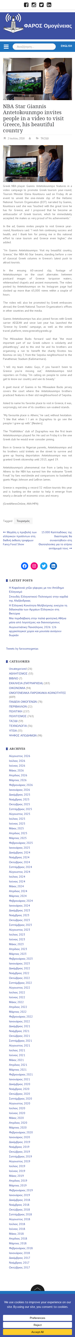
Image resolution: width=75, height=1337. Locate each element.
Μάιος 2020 (16, 1118)
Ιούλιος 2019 (17, 1166)
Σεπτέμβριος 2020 (20, 1098)
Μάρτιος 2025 (18, 838)
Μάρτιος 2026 (18, 780)
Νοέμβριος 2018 (19, 1205)
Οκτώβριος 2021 (19, 1036)
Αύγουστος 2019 (19, 1161)
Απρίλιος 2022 (18, 1007)
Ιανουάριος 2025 (19, 847)
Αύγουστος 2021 (19, 1045)
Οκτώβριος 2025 (19, 804)
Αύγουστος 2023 (19, 929)
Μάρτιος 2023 (18, 954)
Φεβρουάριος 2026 (21, 785)
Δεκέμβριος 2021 (19, 1026)
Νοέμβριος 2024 (19, 857)
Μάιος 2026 (16, 770)
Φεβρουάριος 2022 (21, 1016)
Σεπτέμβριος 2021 (20, 1040)
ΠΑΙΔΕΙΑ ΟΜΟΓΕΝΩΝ (23, 701)
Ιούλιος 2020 (17, 1108)
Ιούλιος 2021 (17, 1050)
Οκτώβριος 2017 (19, 1267)
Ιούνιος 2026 (17, 765)
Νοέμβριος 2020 (19, 1089)
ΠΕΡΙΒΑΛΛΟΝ (18, 706)
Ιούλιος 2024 (17, 876)
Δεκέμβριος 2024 (19, 852)
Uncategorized (18, 669)
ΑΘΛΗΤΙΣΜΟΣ (18, 673)
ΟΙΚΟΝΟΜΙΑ (17, 688)
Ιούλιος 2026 (17, 761)
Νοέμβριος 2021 (19, 1031)
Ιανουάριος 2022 (19, 1021)
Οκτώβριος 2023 (19, 920)
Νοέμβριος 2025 (19, 799)
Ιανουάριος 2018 (19, 1253)
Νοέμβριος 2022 (19, 973)
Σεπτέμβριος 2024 (20, 867)
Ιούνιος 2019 (17, 1171)
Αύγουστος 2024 (19, 872)
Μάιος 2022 (16, 1002)
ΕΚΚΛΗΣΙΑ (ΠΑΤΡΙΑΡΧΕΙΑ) (26, 683)
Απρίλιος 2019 (18, 1180)
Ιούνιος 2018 (17, 1229)
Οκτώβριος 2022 (19, 978)
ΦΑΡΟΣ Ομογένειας (48, 26)
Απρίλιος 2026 (18, 775)
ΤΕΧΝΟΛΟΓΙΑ (18, 726)
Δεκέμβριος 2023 (19, 910)
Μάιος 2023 (16, 944)
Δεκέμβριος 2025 (19, 794)
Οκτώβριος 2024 (19, 862)
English (66, 46)
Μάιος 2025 (16, 828)
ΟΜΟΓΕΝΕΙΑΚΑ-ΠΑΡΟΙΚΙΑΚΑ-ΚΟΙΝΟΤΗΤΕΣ (37, 693)
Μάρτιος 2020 (18, 1127)
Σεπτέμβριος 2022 (20, 983)
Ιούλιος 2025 (17, 818)
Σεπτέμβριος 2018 (20, 1214)
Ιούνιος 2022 (17, 997)
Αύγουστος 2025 (19, 814)
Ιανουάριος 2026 (19, 790)
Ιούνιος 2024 (17, 881)
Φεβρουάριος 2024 (21, 901)
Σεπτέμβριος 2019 (20, 1156)
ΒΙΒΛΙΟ (13, 678)
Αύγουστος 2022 (19, 987)
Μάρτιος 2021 (18, 1069)
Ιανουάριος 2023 (19, 963)
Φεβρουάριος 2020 (21, 1132)
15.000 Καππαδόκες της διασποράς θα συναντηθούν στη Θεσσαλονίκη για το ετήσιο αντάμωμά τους (55, 540)
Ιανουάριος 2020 (19, 1137)
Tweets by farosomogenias (22, 648)
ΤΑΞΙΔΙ (45, 138)
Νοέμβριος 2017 (19, 1262)
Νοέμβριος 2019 (19, 1147)
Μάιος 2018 (16, 1233)
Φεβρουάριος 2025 (21, 843)
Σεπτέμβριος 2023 (20, 925)
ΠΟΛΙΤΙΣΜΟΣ (18, 716)
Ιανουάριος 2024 (19, 905)
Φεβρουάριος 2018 (21, 1248)
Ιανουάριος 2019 (19, 1195)
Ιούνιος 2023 (17, 939)
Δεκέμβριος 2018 (19, 1200)
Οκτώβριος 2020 (19, 1094)
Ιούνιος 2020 (17, 1113)
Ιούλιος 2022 (17, 992)
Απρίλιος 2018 (18, 1238)
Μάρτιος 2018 (18, 1243)
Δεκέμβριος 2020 (19, 1084)
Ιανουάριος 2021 (19, 1079)
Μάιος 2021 (16, 1060)
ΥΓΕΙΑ (13, 730)
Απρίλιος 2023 (18, 949)
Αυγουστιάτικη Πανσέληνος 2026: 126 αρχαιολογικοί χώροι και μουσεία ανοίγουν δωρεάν (35, 631)
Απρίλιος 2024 (18, 891)
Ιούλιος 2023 (17, 934)
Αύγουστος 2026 (19, 756)
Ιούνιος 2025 (17, 823)
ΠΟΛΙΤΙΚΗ (15, 711)
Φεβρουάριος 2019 (21, 1190)
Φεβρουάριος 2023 (21, 958)
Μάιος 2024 (16, 886)
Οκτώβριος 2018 (19, 1209)
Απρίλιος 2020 (18, 1122)
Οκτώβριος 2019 (19, 1151)
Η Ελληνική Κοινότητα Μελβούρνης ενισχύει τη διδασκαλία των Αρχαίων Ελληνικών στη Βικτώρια (38, 609)
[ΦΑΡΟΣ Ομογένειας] (13, 22)
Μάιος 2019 (16, 1176)
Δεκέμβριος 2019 (19, 1142)
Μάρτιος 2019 (18, 1185)
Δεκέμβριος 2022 (19, 968)
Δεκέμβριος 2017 (19, 1258)
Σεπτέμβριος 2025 (20, 809)
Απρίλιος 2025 (18, 833)
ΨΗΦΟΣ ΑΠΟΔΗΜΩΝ (23, 735)
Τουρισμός (23, 521)
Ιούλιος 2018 (17, 1224)
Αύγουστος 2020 (19, 1103)
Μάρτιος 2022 (18, 1012)
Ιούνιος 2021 (17, 1055)
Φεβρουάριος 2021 (21, 1074)
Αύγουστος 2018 (19, 1219)
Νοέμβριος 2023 (19, 915)
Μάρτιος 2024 (18, 896)
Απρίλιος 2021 (18, 1065)
